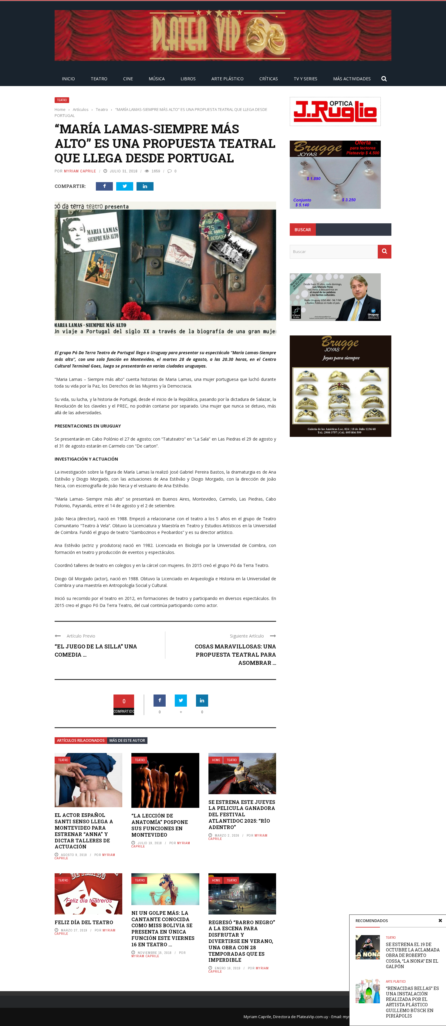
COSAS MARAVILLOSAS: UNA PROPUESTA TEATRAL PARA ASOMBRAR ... (235, 654)
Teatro (99, 79)
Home (216, 760)
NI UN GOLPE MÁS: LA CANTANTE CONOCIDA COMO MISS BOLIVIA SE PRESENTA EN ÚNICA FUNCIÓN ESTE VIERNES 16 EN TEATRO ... (162, 929)
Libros (188, 79)
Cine (128, 79)
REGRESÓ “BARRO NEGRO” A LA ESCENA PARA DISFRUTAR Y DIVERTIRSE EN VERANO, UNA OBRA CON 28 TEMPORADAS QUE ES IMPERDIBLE (241, 941)
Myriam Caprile (80, 171)
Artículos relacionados (81, 740)
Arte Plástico (227, 79)
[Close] (440, 920)
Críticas (268, 79)
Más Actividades (352, 79)
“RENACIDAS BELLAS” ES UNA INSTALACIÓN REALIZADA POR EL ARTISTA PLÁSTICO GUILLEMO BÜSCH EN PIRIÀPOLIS (412, 1002)
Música (157, 79)
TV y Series (305, 79)
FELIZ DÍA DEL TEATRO (84, 922)
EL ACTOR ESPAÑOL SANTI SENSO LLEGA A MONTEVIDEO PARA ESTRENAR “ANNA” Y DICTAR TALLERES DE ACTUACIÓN (84, 831)
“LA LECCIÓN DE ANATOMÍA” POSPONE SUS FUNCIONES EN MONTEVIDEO (159, 825)
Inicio (68, 79)
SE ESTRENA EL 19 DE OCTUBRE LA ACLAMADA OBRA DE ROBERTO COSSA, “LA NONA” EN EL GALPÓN (413, 955)
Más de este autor (127, 740)
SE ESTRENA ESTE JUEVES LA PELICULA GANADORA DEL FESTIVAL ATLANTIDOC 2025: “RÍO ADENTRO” (241, 814)
